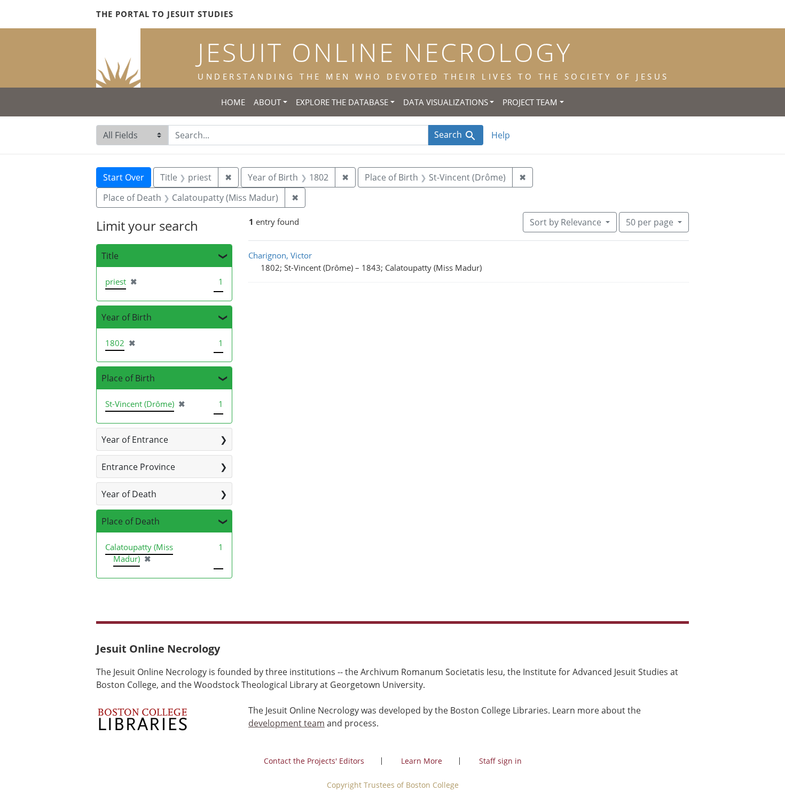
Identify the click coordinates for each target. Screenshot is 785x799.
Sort (565, 222)
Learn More (421, 761)
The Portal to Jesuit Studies (164, 14)
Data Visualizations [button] (445, 102)
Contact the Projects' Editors (314, 761)
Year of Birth (126, 317)
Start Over (123, 177)
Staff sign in (500, 761)
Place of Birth (128, 378)
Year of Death (128, 494)
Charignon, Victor (280, 255)
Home (233, 102)
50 (649, 222)
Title (110, 256)
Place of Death (130, 521)
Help (500, 135)
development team (286, 723)
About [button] (267, 102)
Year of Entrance (134, 439)
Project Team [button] (530, 102)
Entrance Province (138, 467)
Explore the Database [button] (342, 102)
